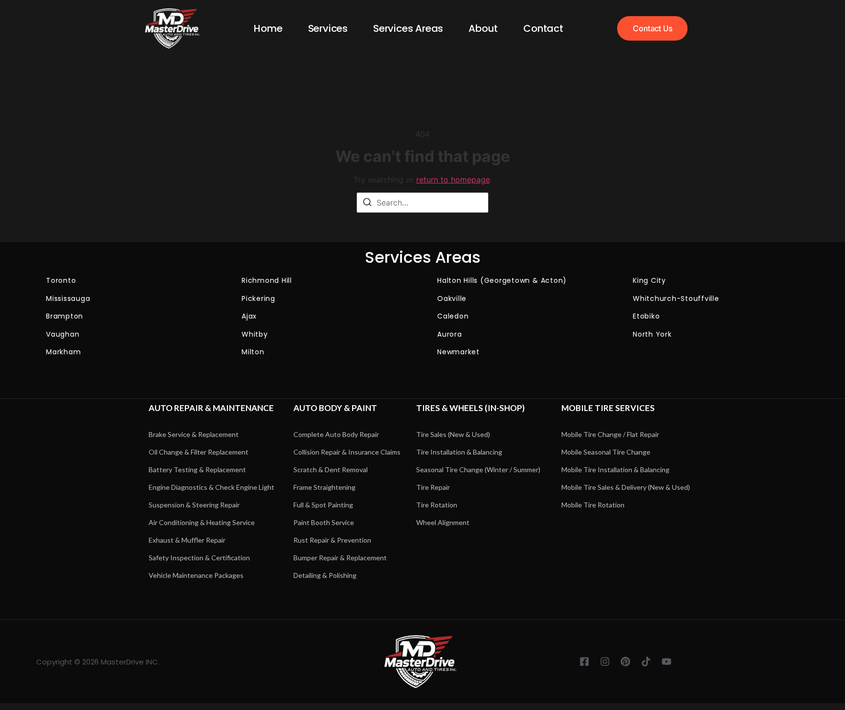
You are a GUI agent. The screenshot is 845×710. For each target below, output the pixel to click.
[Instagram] (605, 661)
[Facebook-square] (584, 661)
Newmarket (458, 352)
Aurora (449, 334)
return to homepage (453, 179)
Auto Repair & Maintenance (211, 408)
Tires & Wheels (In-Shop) (470, 408)
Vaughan (62, 334)
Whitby (255, 334)
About (483, 28)
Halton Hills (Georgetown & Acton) (502, 280)
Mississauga (68, 298)
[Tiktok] (646, 661)
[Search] (367, 203)
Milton (253, 352)
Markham (63, 352)
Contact (543, 28)
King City (649, 280)
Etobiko (646, 316)
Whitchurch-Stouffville (676, 298)
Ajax (249, 316)
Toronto (61, 280)
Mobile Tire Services (608, 408)
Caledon (452, 316)
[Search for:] (422, 202)
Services (328, 28)
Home (268, 28)
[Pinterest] (625, 661)
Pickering (258, 298)
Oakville (452, 298)
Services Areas (408, 28)
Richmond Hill (267, 280)
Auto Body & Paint (335, 408)
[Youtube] (666, 661)
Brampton (64, 316)
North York (652, 334)
